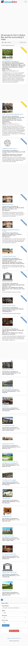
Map (10, 42)
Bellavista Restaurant (7, 204)
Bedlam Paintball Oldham (8, 305)
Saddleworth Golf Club (8, 444)
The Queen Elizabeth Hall (9, 554)
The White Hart (6, 498)
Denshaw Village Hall (7, 388)
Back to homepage (11, 638)
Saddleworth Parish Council (9, 148)
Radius (3, 610)
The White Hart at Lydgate (9, 480)
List (3, 42)
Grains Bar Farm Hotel (8, 369)
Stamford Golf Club (7, 281)
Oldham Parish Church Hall (9, 572)
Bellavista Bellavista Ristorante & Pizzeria (10, 230)
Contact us (18, 638)
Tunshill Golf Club (6, 516)
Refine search (23, 42)
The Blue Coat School (8, 536)
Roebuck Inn (5, 406)
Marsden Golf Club (7, 327)
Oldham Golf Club (7, 590)
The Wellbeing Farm (7, 60)
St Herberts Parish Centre (9, 256)
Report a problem (14, 631)
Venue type (4, 615)
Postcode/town (5, 605)
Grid (6, 42)
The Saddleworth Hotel (8, 425)
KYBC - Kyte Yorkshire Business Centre (12, 114)
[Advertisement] (14, 19)
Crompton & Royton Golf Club (10, 462)
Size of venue (5, 620)
